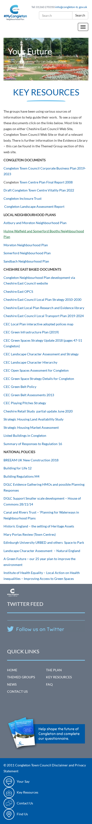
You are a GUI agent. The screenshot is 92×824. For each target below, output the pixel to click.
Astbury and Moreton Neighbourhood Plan (35, 223)
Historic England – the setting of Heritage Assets (39, 526)
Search (80, 15)
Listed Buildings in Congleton (25, 435)
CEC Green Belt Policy (20, 387)
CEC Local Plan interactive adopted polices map (39, 324)
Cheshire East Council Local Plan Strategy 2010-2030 (42, 299)
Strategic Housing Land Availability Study (33, 419)
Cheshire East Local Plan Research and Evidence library (44, 308)
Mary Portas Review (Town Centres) (30, 534)
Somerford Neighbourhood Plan (27, 253)
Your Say (23, 781)
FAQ (49, 684)
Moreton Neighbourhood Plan (26, 245)
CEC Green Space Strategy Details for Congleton (39, 379)
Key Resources (59, 677)
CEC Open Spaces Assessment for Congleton (36, 370)
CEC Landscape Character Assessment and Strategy (41, 354)
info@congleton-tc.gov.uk (71, 7)
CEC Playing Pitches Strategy (25, 403)
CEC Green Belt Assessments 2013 (29, 395)
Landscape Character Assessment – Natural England (42, 551)
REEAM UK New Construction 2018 (32, 460)
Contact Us (17, 691)
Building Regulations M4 (21, 476)
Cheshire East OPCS (19, 291)
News (12, 684)
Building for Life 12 (18, 468)
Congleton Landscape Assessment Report (34, 206)
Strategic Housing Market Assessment (31, 427)
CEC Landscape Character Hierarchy (31, 362)
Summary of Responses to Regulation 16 (33, 444)
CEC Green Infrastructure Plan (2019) (31, 332)
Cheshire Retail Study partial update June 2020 (38, 411)
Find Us (22, 814)
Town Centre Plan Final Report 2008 (46, 182)
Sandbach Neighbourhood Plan (27, 261)
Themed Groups (21, 677)
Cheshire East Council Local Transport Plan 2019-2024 (44, 316)
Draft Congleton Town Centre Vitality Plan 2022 (39, 190)
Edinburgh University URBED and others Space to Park (44, 542)
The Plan (54, 670)
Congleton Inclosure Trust (23, 198)
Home (12, 670)
